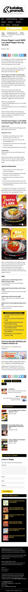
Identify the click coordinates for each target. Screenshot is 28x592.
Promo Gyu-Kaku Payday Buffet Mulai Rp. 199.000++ (16, 522)
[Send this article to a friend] (11, 55)
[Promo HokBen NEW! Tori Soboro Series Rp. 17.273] (4, 415)
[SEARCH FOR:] (14, 28)
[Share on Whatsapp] (16, 55)
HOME (2, 19)
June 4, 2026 (6, 49)
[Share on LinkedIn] (7, 55)
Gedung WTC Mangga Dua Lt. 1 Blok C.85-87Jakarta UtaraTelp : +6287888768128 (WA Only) (11, 584)
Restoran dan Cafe (12, 33)
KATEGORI (3, 22)
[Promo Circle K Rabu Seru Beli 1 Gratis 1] (5, 517)
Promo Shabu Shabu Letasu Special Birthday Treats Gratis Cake (16, 426)
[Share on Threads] (25, 55)
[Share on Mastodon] (18, 55)
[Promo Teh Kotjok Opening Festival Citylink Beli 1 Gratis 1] (5, 510)
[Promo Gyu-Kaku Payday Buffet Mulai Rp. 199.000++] (5, 524)
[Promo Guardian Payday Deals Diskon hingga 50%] (5, 531)
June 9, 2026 (13, 413)
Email (2, 481)
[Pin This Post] (9, 55)
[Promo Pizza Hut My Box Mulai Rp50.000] (5, 538)
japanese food (16, 381)
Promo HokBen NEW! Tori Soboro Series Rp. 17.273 (17, 411)
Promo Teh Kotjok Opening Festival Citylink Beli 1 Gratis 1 (17, 508)
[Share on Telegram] (20, 55)
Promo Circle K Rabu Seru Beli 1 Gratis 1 (16, 515)
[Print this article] (14, 55)
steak (4, 383)
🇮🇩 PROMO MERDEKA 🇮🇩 (11, 19)
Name (2, 476)
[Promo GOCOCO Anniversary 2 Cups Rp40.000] (5, 503)
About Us (3, 567)
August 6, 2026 (13, 429)
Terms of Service (5, 569)
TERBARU (21, 19)
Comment (3, 465)
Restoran (18, 22)
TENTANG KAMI (15, 25)
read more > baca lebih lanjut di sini (14, 363)
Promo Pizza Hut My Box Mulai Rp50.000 (17, 536)
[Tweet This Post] (5, 55)
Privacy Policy (4, 571)
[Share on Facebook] (2, 55)
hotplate (7, 381)
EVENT (2, 25)
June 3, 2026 (13, 443)
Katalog (10, 22)
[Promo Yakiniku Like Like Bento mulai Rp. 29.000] (4, 445)
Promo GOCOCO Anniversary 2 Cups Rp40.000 (17, 501)
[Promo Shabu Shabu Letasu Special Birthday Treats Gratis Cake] (4, 430)
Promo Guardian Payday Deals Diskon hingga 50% (17, 529)
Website (3, 485)
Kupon (8, 25)
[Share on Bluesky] (23, 55)
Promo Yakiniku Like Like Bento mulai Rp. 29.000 (17, 440)
